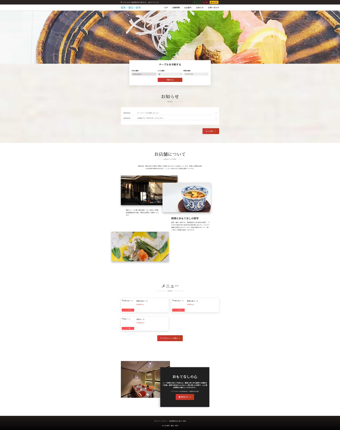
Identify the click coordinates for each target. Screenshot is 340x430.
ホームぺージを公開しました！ (176, 113)
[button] (169, 57)
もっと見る (210, 131)
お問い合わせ (213, 7)
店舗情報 (176, 7)
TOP (166, 7)
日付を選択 (135, 71)
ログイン (197, 2)
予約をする (184, 397)
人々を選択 (161, 71)
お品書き (188, 7)
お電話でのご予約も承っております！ (176, 118)
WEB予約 (214, 2)
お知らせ (200, 7)
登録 (206, 2)
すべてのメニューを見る (169, 338)
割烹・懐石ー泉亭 (131, 7)
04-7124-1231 (154, 2)
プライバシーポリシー (161, 421)
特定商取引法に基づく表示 (177, 421)
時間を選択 (187, 71)
